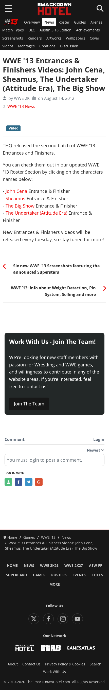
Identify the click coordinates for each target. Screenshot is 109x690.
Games (39, 575)
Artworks (53, 38)
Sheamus (15, 198)
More (54, 584)
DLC (31, 30)
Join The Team (29, 404)
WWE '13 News (21, 106)
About (13, 664)
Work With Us (54, 671)
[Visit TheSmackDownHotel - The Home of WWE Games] (24, 647)
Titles (97, 575)
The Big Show (20, 206)
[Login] (8, 482)
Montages (26, 46)
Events (79, 575)
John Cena (16, 191)
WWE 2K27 (73, 565)
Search (95, 664)
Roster (64, 22)
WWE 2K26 (49, 565)
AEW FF (95, 565)
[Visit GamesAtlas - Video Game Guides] (80, 647)
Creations (47, 46)
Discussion (69, 46)
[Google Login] (39, 482)
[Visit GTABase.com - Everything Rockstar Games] (51, 647)
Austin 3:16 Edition (55, 30)
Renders (35, 38)
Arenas (96, 22)
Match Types (13, 30)
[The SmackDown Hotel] (54, 9)
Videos (7, 46)
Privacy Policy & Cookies (65, 664)
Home (12, 565)
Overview (32, 22)
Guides (80, 22)
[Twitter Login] (28, 482)
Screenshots (12, 38)
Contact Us (31, 664)
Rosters (59, 575)
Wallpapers (75, 38)
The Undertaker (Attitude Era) (36, 213)
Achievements (88, 30)
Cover (94, 38)
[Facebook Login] (18, 482)
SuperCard (16, 575)
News (49, 22)
